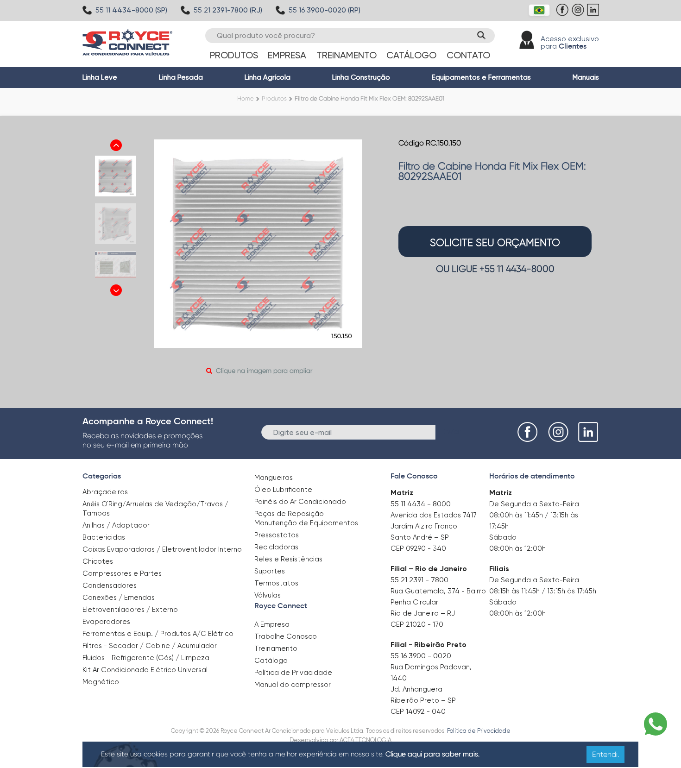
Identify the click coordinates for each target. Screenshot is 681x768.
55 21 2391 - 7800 (419, 579)
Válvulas (267, 595)
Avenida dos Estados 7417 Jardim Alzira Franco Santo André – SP (434, 526)
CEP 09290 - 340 (418, 548)
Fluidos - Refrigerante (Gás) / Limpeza (145, 658)
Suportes (269, 571)
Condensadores (109, 585)
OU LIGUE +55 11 (495, 269)
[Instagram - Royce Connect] (579, 14)
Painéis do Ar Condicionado (300, 501)
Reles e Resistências (288, 559)
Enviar (451, 431)
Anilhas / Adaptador (116, 525)
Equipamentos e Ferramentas (481, 77)
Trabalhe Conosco (285, 636)
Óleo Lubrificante (283, 489)
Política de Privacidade (293, 672)
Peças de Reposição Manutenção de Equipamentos (306, 518)
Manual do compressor (292, 684)
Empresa (287, 55)
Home (245, 98)
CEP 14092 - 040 (418, 711)
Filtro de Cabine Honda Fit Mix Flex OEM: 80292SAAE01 (369, 98)
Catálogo (411, 55)
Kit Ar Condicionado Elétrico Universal (145, 670)
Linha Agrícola (267, 77)
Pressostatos (276, 535)
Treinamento (346, 55)
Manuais (586, 77)
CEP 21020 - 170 (417, 624)
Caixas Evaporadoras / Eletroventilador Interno (162, 549)
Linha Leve (99, 77)
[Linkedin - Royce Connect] (594, 14)
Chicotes (97, 561)
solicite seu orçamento (495, 242)
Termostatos (276, 583)
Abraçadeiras (105, 492)
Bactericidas (103, 537)
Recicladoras (276, 547)
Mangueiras (273, 477)
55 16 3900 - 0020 (421, 655)
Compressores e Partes (122, 573)
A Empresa (272, 624)
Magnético (100, 679)
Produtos (234, 55)
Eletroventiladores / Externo (130, 609)
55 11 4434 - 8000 (421, 503)
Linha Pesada (181, 77)
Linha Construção (361, 77)
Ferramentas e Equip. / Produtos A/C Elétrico (157, 634)
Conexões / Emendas (118, 597)
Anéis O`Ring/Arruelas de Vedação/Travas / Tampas (155, 508)
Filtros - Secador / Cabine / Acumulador (149, 646)
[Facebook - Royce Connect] (563, 14)
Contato (468, 55)
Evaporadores (106, 621)
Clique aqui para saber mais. (432, 754)
